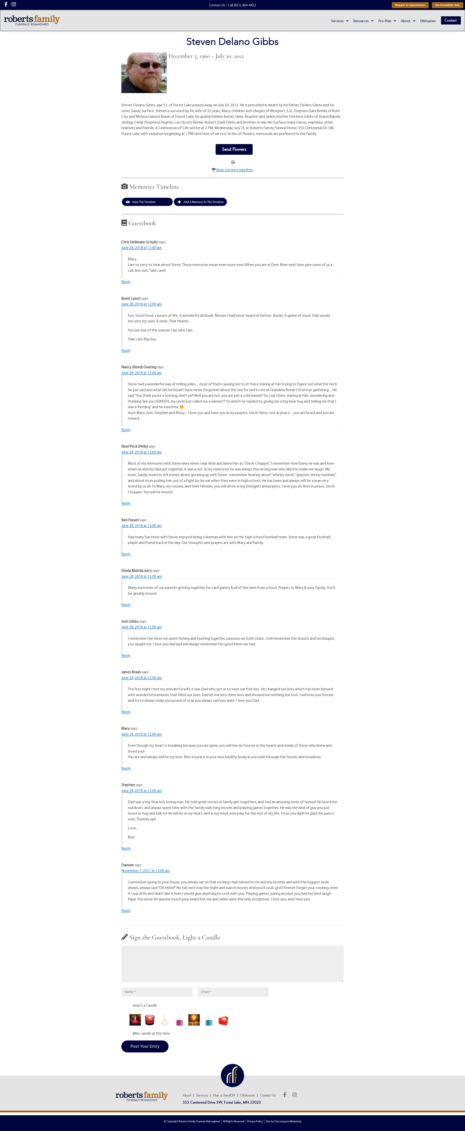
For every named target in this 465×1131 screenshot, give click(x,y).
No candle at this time (152, 1033)
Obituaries (428, 21)
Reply (125, 281)
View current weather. (235, 169)
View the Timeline (143, 202)
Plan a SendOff (224, 1095)
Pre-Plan (384, 21)
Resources (361, 21)
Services (337, 21)
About (406, 21)
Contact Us (268, 1095)
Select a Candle (145, 1005)
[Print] (233, 162)
